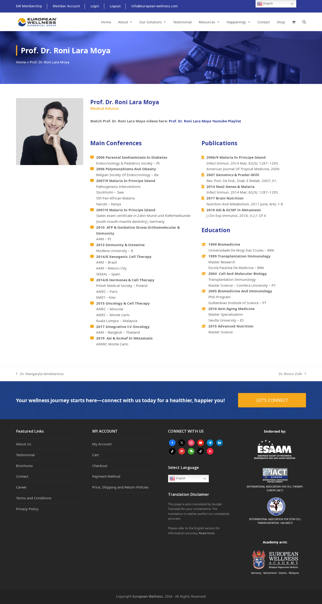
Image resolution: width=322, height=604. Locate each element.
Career (21, 487)
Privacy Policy (27, 508)
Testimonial (25, 454)
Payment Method (106, 476)
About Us (23, 444)
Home (21, 62)
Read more (206, 533)
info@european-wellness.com (154, 6)
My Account (101, 444)
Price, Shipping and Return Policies (120, 487)
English (180, 478)
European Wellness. (148, 596)
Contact (22, 476)
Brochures (24, 465)
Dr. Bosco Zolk (290, 374)
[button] (294, 22)
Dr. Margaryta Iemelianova (39, 374)
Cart (95, 454)
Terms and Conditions (33, 498)
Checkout (99, 465)
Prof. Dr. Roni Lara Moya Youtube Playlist (205, 121)
